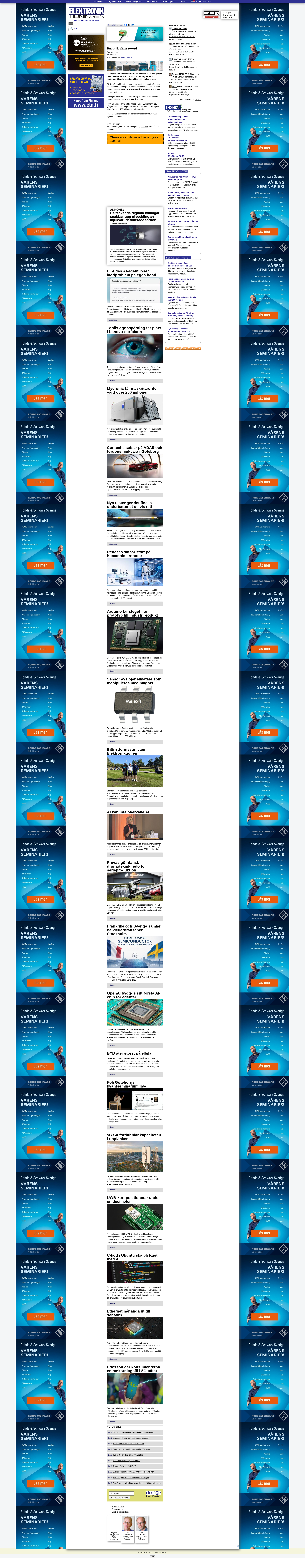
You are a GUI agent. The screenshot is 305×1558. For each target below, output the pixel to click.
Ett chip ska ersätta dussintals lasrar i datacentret (133, 1432)
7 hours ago (180, 39)
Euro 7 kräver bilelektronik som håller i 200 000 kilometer (137, 1483)
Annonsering (117, 1509)
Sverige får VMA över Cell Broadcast (181, 67)
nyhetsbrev (143, 127)
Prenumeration (118, 1507)
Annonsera (98, 2)
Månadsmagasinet (134, 2)
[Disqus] (135, 175)
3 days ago (185, 95)
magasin (110, 129)
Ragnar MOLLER (179, 74)
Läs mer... (113, 320)
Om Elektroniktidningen (122, 1512)
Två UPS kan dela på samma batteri (128, 1455)
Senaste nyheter (178, 257)
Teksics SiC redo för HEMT (124, 1466)
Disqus (198, 100)
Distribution (126, 57)
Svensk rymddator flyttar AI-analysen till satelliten (133, 1472)
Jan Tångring (178, 44)
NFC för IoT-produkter (177, 208)
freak (174, 87)
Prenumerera (152, 2)
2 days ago (179, 82)
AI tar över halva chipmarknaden (126, 1461)
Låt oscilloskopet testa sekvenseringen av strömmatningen (178, 119)
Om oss (183, 2)
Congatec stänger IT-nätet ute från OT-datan (131, 1449)
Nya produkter (176, 171)
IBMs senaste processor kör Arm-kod (128, 1444)
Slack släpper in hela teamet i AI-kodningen (131, 1478)
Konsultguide (169, 2)
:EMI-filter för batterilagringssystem (177, 137)
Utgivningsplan (114, 2)
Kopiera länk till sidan (115, 25)
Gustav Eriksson (179, 29)
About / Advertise (203, 1)
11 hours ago (179, 54)
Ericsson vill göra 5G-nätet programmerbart (131, 1438)
